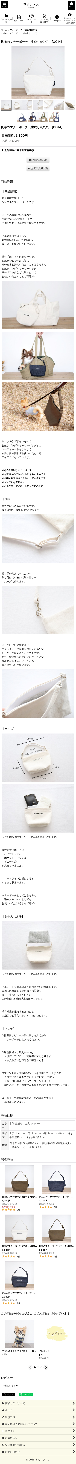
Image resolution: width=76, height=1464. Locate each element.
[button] (4, 4)
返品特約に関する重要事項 (19, 150)
